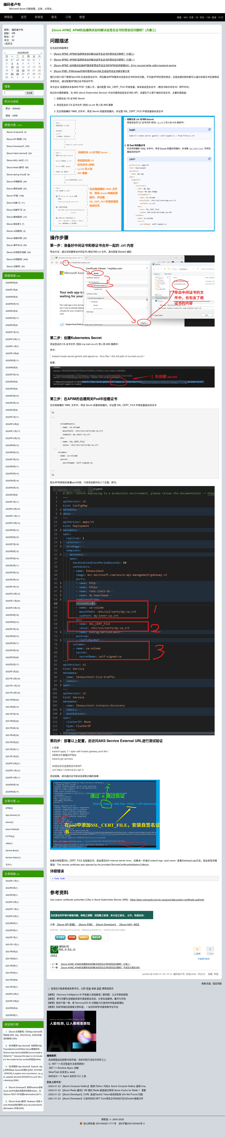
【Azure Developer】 (106, 924)
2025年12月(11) (13, 339)
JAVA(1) (9, 843)
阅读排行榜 (12, 1024)
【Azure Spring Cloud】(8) (18, 174)
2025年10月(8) (12, 353)
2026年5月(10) (12, 303)
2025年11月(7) (12, 346)
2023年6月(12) (12, 551)
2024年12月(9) (12, 424)
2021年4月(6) (12, 979)
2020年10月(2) (12, 1001)
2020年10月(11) (13, 777)
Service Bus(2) (12, 850)
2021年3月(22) (12, 742)
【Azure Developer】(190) (17, 146)
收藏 (210, 974)
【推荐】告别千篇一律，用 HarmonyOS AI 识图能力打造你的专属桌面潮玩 (85, 1002)
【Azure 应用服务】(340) (17, 259)
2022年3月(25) (12, 657)
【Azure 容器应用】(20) (16, 238)
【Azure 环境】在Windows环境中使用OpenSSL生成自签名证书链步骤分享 (91, 71)
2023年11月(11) (13, 515)
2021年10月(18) (13, 692)
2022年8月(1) (12, 923)
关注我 (72, 937)
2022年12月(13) (13, 593)
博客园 (8, 17)
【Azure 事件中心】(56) (16, 245)
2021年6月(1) (12, 965)
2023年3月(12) (12, 572)
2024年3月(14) (12, 487)
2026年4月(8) (12, 310)
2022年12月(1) (12, 902)
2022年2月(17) (12, 664)
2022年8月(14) (12, 622)
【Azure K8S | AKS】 (129, 924)
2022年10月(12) (13, 607)
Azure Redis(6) (12, 829)
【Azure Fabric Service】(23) (19, 153)
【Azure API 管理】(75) (16, 139)
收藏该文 (84, 937)
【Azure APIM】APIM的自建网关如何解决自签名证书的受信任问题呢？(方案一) (94, 59)
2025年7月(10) (12, 374)
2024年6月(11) (12, 466)
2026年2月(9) (12, 325)
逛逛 (99, 988)
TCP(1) (9, 864)
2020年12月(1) (12, 993)
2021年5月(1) (12, 972)
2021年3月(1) (12, 986)
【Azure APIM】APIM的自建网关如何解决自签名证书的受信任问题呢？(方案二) (94, 53)
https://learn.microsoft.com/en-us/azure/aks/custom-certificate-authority (167, 899)
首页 (24, 17)
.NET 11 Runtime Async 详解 (63, 1067)
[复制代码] (52, 413)
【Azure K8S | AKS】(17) (17, 160)
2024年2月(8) (12, 494)
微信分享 (96, 937)
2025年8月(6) (12, 367)
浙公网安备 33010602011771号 (99, 1123)
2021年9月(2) (12, 951)
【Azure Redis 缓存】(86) (17, 167)
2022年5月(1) (12, 930)
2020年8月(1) (12, 1015)
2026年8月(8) (12, 282)
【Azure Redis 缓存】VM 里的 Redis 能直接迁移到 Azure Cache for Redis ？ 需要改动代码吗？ (110, 1090)
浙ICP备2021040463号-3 (132, 1123)
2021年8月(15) (12, 706)
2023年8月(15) (12, 537)
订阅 (68, 17)
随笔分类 (10, 125)
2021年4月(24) (12, 735)
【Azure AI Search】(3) (16, 132)
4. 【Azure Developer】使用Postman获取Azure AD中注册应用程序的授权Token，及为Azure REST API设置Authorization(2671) (23, 1091)
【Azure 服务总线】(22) (16, 188)
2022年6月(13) (12, 636)
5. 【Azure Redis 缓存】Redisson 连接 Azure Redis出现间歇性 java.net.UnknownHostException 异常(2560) (22, 1105)
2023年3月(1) (12, 894)
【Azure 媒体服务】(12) (16, 216)
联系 (54, 17)
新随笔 (39, 17)
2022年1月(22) (12, 671)
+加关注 (53, 955)
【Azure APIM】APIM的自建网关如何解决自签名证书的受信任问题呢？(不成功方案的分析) (100, 967)
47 (13, 36)
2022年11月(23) (13, 600)
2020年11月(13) (13, 770)
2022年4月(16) (12, 650)
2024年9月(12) (12, 445)
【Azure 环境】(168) (15, 195)
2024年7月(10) (12, 459)
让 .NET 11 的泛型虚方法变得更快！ (67, 1063)
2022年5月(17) (12, 643)
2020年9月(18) (12, 784)
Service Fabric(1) (13, 857)
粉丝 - (63, 949)
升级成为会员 (204, 958)
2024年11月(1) (12, 880)
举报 (216, 974)
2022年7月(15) (12, 629)
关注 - (71, 949)
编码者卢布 (12, 4)
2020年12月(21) (13, 763)
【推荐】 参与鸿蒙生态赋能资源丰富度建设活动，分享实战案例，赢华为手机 (86, 998)
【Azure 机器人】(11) (15, 202)
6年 (13, 33)
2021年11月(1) (12, 944)
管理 (82, 17)
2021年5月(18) (12, 728)
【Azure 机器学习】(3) (16, 209)
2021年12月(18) (13, 678)
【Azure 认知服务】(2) (16, 231)
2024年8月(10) (12, 452)
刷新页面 (206, 983)
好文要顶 (60, 937)
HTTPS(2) (10, 836)
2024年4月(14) (12, 480)
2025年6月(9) (12, 381)
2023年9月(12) (12, 530)
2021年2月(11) (12, 749)
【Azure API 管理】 (66, 924)
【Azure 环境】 (86, 924)
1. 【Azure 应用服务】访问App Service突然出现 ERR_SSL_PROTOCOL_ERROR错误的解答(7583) (22, 1035)
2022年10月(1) (12, 916)
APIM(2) (9, 808)
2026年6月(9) (12, 296)
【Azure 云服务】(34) (15, 266)
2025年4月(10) (12, 395)
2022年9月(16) (12, 614)
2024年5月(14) (12, 473)
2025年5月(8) (12, 388)
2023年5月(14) (12, 558)
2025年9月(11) (12, 360)
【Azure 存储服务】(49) (16, 181)
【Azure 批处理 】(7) (15, 223)
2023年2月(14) (12, 579)
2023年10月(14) (13, 523)
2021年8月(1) (12, 958)
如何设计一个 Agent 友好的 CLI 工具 (67, 1076)
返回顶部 (217, 983)
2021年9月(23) (12, 699)
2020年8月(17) (12, 791)
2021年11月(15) (13, 685)
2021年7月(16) (12, 713)
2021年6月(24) (12, 721)
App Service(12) (13, 815)
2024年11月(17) (13, 431)
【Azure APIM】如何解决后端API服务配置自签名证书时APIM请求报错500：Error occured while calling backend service (115, 65)
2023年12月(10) (13, 508)
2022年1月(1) (12, 937)
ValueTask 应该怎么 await (61, 1072)
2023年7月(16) (12, 544)
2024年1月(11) (12, 501)
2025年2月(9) (12, 409)
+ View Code (58, 878)
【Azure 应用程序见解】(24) (18, 252)
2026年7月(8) (12, 289)
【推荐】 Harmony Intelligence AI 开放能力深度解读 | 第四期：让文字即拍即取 (87, 994)
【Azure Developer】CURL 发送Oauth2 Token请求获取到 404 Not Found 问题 (102, 1094)
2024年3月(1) (12, 887)
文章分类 (10, 801)
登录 (88, 988)
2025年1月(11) (12, 417)
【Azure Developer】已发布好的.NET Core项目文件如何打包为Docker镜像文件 (102, 1098)
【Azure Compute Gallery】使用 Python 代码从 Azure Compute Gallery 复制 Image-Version (108, 1086)
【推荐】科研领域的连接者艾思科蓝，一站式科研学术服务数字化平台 (82, 1006)
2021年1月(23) (12, 756)
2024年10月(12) (13, 438)
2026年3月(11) (12, 318)
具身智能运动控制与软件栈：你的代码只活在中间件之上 (77, 1059)
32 (13, 40)
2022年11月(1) (12, 909)
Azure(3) (9, 822)
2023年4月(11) (12, 565)
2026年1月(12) (12, 332)
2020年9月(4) (12, 1008)
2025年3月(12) (12, 402)
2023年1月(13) (12, 586)
